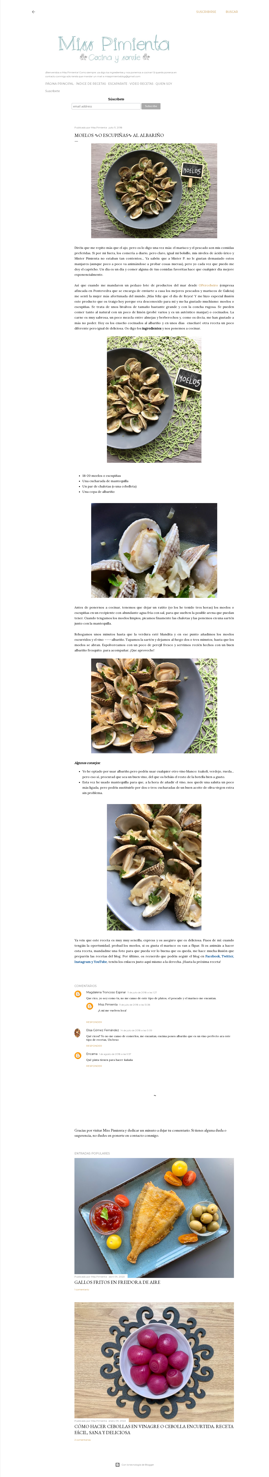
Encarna (91, 1054)
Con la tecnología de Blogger (138, 1464)
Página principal (59, 84)
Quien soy (164, 84)
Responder (94, 1022)
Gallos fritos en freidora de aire (117, 1282)
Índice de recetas (91, 84)
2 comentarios (82, 1439)
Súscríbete (116, 99)
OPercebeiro (208, 285)
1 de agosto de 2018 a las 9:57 (115, 1054)
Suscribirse (206, 12)
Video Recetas (141, 84)
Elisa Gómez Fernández (102, 1030)
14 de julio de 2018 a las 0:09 (136, 1030)
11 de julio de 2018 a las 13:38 (134, 1004)
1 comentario (81, 1289)
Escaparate (117, 84)
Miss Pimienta (108, 1004)
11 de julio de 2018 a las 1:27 (142, 992)
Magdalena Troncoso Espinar (106, 992)
